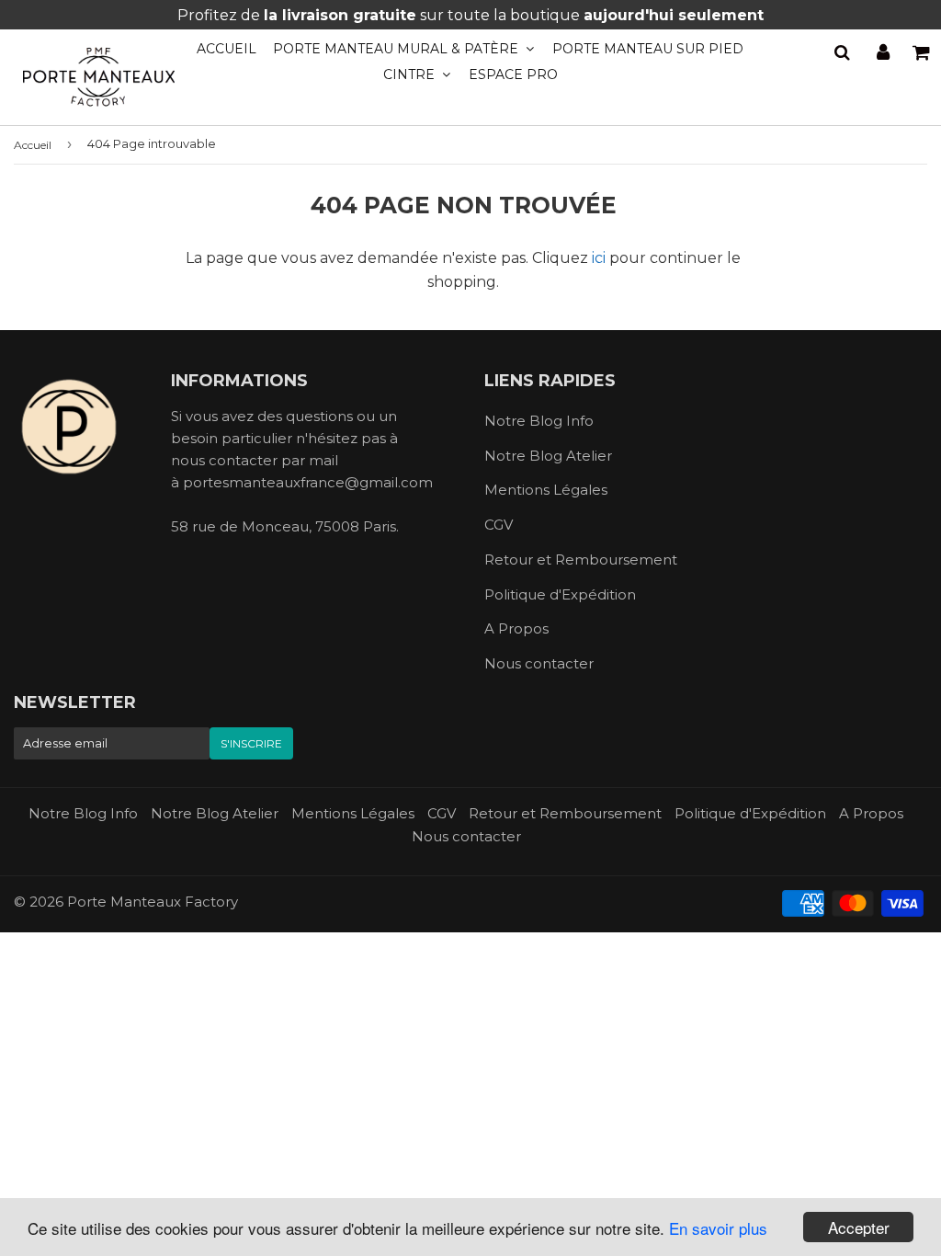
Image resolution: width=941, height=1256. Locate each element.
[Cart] (922, 52)
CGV (498, 524)
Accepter (859, 1227)
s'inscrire (251, 743)
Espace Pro (513, 74)
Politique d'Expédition (560, 594)
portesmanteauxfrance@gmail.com (308, 482)
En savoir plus (718, 1227)
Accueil (226, 48)
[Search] (842, 52)
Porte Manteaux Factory (152, 901)
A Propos (516, 628)
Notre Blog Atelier (548, 455)
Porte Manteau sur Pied (647, 48)
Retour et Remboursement (580, 559)
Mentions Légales (545, 489)
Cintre (410, 74)
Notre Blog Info (539, 420)
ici (599, 258)
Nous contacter (539, 663)
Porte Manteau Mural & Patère (397, 48)
